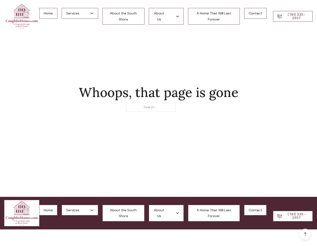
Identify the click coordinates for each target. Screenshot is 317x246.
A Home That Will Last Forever (214, 16)
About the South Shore (123, 16)
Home (48, 13)
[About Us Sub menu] (177, 16)
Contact (255, 13)
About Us (159, 16)
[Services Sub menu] (92, 13)
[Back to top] (305, 234)
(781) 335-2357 (296, 16)
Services (72, 13)
